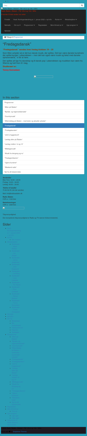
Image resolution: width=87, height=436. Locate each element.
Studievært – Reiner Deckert (15, 296)
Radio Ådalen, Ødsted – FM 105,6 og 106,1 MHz (18, 11)
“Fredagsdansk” (10, 125)
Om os (16, 25)
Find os (14, 411)
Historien (15, 330)
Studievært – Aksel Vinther (15, 246)
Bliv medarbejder (16, 324)
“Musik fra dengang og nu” (14, 153)
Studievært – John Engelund (15, 266)
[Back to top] (0, 435)
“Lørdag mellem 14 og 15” (14, 144)
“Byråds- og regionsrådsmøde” (16, 112)
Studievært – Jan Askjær (15, 253)
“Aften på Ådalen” (11, 107)
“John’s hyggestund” (12, 135)
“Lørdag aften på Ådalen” (14, 139)
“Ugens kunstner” (11, 162)
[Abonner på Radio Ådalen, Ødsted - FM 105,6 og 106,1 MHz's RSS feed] (8, 1)
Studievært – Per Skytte (16, 283)
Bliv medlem (16, 239)
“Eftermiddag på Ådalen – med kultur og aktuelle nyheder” (25, 121)
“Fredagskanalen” (11, 130)
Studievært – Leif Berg (16, 272)
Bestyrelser (16, 321)
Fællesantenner (17, 327)
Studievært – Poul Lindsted (15, 289)
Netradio (8, 25)
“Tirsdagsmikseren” (11, 158)
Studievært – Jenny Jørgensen (15, 259)
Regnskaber (42, 25)
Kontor (57, 19)
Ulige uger (15, 418)
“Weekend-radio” (11, 167)
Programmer (29, 25)
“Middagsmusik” (10, 149)
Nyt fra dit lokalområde (13, 172)
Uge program (71, 25)
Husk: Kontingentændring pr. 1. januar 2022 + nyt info (32, 19)
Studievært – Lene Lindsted (15, 278)
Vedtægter (15, 332)
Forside (7, 19)
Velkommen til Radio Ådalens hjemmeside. (12, 422)
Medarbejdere (70, 19)
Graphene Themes (20, 431)
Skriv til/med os (56, 25)
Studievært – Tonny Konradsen (16, 302)
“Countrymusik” (10, 116)
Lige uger (15, 416)
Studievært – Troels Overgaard (15, 309)
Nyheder (8, 31)
